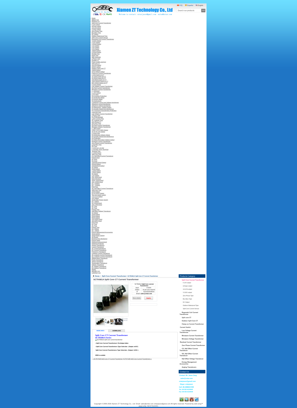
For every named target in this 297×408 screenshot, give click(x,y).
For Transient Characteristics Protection (104, 110)
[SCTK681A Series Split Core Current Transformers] (100, 326)
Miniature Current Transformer (101, 89)
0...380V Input (96, 128)
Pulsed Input (96, 158)
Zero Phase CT (96, 122)
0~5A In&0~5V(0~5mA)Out (100, 149)
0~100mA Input (96, 153)
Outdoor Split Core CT (99, 68)
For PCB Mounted (97, 117)
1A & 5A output (96, 28)
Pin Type (94, 146)
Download (117, 331)
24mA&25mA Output (98, 166)
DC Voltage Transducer (99, 268)
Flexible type (96, 54)
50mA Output (96, 169)
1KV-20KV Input (97, 221)
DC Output (95, 34)
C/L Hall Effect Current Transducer (102, 156)
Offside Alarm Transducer (100, 258)
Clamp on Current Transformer (101, 73)
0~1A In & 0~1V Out (98, 148)
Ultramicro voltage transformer (101, 106)
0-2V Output (95, 46)
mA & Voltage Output (98, 72)
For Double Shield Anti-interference (103, 109)
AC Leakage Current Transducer (102, 255)
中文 (181, 5)
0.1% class (95, 94)
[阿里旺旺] (197, 401)
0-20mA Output (96, 44)
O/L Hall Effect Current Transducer (102, 188)
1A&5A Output (96, 50)
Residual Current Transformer (101, 141)
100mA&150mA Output (99, 162)
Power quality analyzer (99, 62)
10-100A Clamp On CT (99, 76)
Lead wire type (96, 112)
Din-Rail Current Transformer (101, 88)
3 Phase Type (96, 59)
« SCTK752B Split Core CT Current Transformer (108, 359)
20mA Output (96, 192)
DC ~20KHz (95, 231)
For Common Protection (99, 96)
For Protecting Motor (98, 97)
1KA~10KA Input (97, 205)
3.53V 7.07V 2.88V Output (100, 130)
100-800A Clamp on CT (99, 80)
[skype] (187, 401)
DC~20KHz (95, 201)
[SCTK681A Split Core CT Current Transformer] (109, 326)
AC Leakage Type (97, 120)
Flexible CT (95, 60)
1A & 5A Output (96, 65)
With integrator (96, 57)
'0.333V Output (96, 41)
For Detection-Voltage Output (101, 135)
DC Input (94, 161)
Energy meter (96, 240)
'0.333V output (96, 29)
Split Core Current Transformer (101, 23)
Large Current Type (98, 119)
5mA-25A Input (96, 179)
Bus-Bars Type (96, 33)
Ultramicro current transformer (101, 104)
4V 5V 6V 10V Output (98, 132)
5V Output (95, 174)
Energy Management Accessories (102, 232)
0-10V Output (96, 42)
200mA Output (96, 164)
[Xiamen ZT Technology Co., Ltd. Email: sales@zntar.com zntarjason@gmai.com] (132, 15)
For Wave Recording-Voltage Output (103, 140)
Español (190, 5)
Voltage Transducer (98, 265)
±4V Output (95, 198)
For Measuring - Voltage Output (101, 107)
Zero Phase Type (97, 31)
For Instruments (96, 101)
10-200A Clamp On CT (99, 78)
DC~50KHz (95, 229)
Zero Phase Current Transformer (102, 143)
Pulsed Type (95, 209)
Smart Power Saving (98, 235)
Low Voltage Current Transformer (102, 86)
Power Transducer (97, 260)
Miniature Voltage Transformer (101, 127)
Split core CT (96, 63)
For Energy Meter (97, 99)
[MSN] (182, 401)
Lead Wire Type (97, 145)
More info (100, 331)
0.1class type (96, 133)
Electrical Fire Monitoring (99, 239)
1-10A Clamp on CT (98, 75)
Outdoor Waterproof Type (99, 36)
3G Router (95, 237)
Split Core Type (96, 154)
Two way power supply (99, 195)
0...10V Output (96, 93)
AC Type (94, 208)
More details (137, 298)
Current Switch (96, 85)
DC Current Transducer (99, 250)
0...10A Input (95, 91)
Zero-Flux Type (96, 123)
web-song (197, 404)
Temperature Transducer (99, 263)
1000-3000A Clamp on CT (100, 81)
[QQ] (192, 401)
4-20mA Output (96, 52)
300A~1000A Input (97, 180)
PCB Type (95, 187)
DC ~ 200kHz (96, 185)
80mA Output (96, 218)
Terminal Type (96, 151)
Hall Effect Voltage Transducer (101, 211)
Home (97, 276)
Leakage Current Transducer (101, 253)
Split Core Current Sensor (100, 37)
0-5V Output (95, 49)
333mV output (96, 67)
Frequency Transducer (99, 252)
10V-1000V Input (97, 219)
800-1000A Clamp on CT (99, 83)
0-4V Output (95, 47)
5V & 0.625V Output (98, 193)
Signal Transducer (97, 261)
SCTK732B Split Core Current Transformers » (137, 359)
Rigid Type (95, 55)
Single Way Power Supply (100, 200)
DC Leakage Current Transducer (102, 256)
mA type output (96, 26)
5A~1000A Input (97, 203)
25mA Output (96, 214)
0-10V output (96, 24)
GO (203, 10)
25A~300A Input (97, 177)
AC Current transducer (99, 248)
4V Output (95, 167)
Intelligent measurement (99, 242)
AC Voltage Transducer (99, 266)
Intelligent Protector (98, 243)
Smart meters (96, 234)
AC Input (94, 159)
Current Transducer (98, 247)
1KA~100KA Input (97, 182)
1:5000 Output (96, 172)
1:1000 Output (96, 170)
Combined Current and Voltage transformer (105, 102)
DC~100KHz (96, 183)
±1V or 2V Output (97, 196)
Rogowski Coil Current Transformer (103, 39)
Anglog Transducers (98, 245)
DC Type (94, 206)
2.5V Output (95, 175)
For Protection (96, 138)
